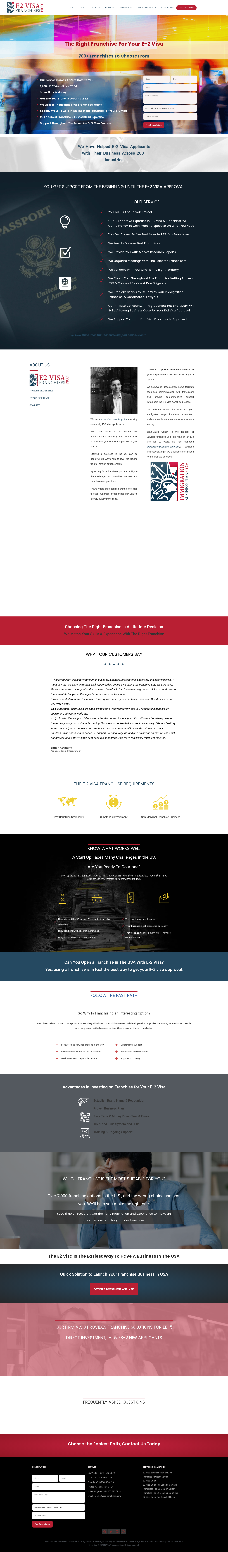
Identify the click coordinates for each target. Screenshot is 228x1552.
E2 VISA (108, 8)
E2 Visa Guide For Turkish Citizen (159, 1497)
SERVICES (83, 8)
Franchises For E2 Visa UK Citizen (159, 1489)
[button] (115, 335)
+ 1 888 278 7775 (167, 8)
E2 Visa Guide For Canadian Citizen (160, 1485)
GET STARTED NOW (186, 8)
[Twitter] (111, 1531)
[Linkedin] (117, 1531)
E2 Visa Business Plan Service (157, 1472)
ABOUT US (96, 8)
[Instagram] (123, 1531)
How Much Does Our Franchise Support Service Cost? (110, 335)
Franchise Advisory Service (155, 1477)
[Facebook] (105, 1531)
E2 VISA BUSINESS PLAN (146, 8)
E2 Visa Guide (149, 1480)
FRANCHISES (124, 8)
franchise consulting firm (114, 419)
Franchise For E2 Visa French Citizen (160, 1493)
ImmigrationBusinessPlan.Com (163, 446)
